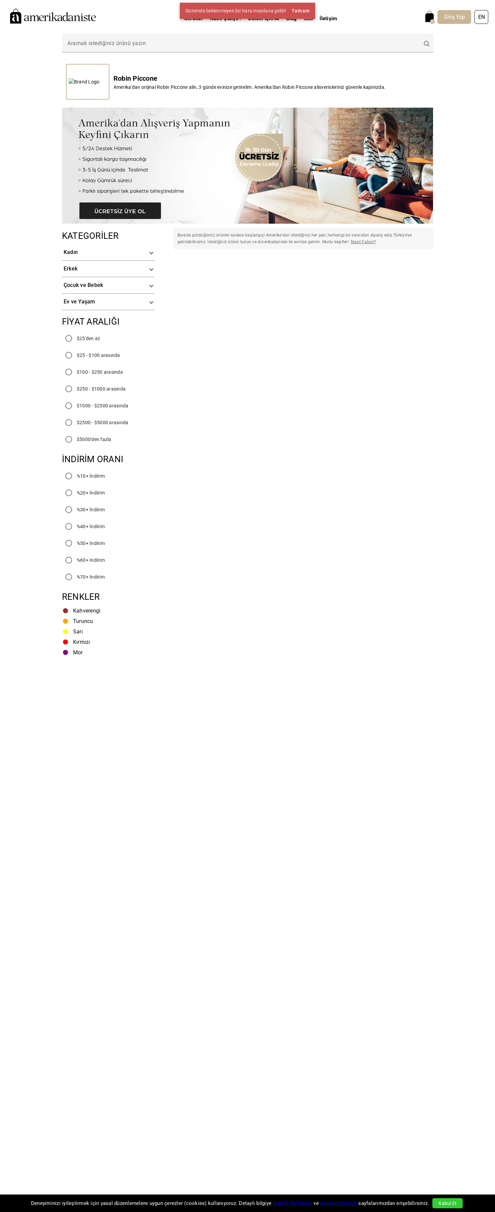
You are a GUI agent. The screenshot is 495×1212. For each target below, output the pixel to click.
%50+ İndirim (91, 543)
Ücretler (193, 18)
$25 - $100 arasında (98, 355)
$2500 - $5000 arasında (103, 422)
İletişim (328, 18)
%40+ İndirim (91, 526)
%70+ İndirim (91, 577)
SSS (308, 18)
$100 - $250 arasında (100, 372)
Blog (291, 18)
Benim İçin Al (263, 18)
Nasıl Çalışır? (226, 18)
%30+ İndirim (91, 509)
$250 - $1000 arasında (101, 389)
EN (481, 17)
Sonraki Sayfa (395, 273)
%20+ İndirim (91, 492)
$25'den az (88, 338)
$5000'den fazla (94, 439)
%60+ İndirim (91, 560)
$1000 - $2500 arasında (103, 405)
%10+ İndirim (91, 476)
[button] (108, 252)
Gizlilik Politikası (292, 1203)
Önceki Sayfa (211, 273)
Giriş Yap (454, 17)
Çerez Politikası (338, 1203)
